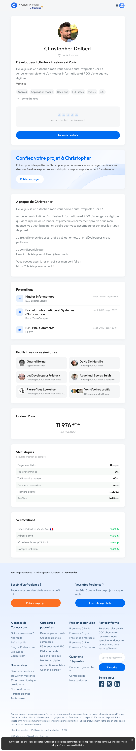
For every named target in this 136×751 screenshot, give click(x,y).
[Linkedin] (117, 684)
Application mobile (42, 92)
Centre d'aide (77, 675)
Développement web (52, 633)
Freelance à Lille (79, 642)
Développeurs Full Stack (96, 393)
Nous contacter (78, 680)
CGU (64, 730)
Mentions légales (19, 730)
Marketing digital (50, 660)
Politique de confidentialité (45, 730)
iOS (102, 92)
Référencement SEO (52, 646)
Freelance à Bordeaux (82, 647)
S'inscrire (111, 667)
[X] (109, 684)
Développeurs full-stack (48, 572)
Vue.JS (92, 92)
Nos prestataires (20, 689)
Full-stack (78, 92)
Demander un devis (22, 671)
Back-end (62, 92)
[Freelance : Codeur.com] (28, 5)
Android (22, 92)
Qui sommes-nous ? (22, 633)
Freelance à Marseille (82, 637)
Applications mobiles (52, 665)
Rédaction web (49, 651)
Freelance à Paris (79, 628)
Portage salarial (20, 693)
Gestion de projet (50, 669)
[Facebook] (101, 684)
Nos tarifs (16, 637)
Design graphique (50, 655)
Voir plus (21, 83)
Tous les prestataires (21, 572)
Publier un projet (30, 179)
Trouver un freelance (23, 675)
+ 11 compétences (27, 98)
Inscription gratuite (100, 603)
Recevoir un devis (68, 135)
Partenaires (18, 698)
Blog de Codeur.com (23, 647)
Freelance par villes (82, 623)
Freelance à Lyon (79, 633)
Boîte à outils (18, 642)
